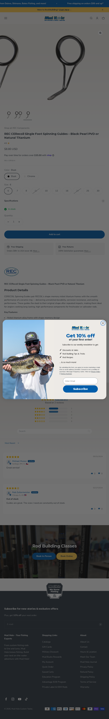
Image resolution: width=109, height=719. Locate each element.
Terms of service (66, 374)
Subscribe (80, 389)
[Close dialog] (103, 323)
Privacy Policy (95, 371)
